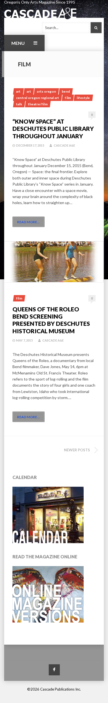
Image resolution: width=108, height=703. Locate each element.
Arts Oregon (46, 91)
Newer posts (77, 450)
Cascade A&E (64, 145)
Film (68, 98)
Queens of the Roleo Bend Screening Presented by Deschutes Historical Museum (51, 320)
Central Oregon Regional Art (37, 98)
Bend (66, 91)
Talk (19, 104)
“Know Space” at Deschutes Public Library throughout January (53, 128)
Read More (28, 222)
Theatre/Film (38, 104)
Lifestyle (83, 98)
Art (18, 91)
